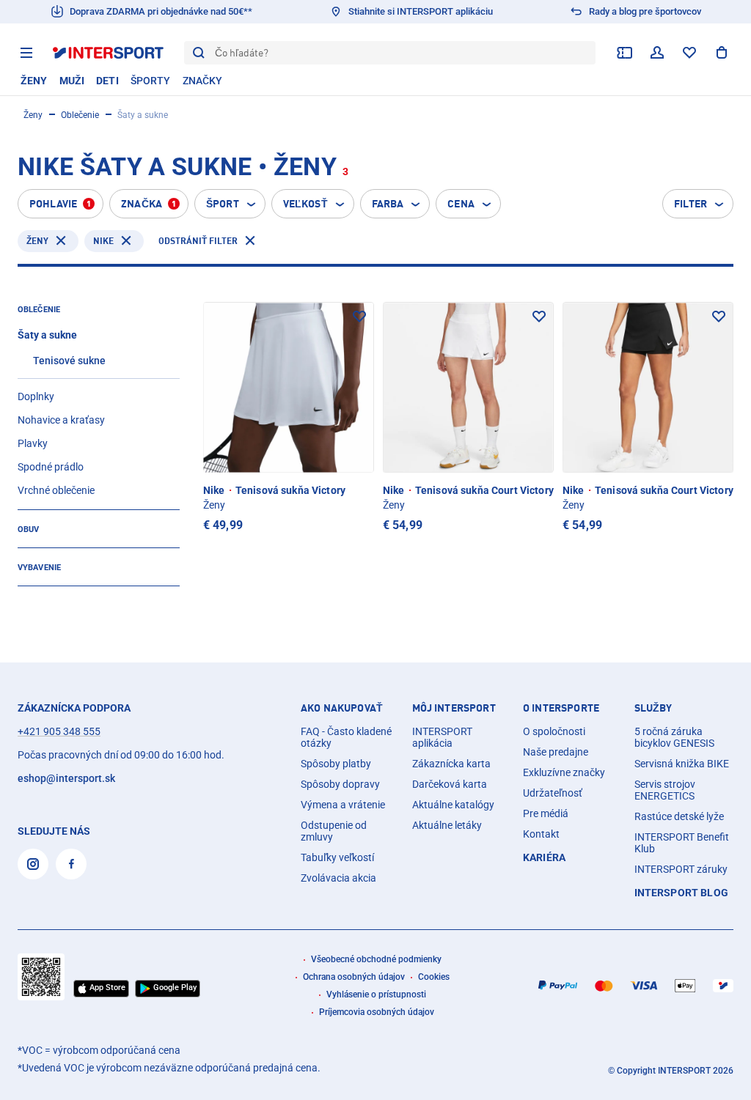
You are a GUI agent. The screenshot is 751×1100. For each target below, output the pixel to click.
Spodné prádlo (51, 467)
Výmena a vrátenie (343, 805)
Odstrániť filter (198, 240)
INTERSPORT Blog (681, 892)
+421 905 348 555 (59, 731)
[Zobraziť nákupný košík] (721, 53)
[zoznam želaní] (689, 53)
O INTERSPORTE (561, 708)
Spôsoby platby (336, 763)
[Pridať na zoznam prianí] (359, 316)
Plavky (33, 443)
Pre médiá (545, 813)
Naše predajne (555, 752)
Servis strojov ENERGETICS (664, 790)
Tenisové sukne (69, 360)
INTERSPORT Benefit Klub (681, 842)
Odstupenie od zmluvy (334, 831)
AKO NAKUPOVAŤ (342, 708)
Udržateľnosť (552, 793)
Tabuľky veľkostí (337, 857)
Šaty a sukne (47, 335)
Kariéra (544, 857)
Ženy (33, 115)
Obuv (28, 529)
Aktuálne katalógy (453, 805)
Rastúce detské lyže (679, 816)
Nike (103, 240)
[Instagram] (33, 864)
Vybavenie (39, 567)
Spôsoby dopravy (340, 784)
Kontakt (541, 834)
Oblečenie (80, 115)
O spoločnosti (554, 731)
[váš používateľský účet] (657, 53)
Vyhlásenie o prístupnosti (376, 994)
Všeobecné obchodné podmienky (376, 959)
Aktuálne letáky (447, 825)
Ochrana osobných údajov (354, 977)
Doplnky (36, 396)
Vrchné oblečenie (56, 490)
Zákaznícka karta (451, 763)
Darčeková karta (449, 784)
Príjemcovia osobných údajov (376, 1012)
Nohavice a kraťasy (61, 420)
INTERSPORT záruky (681, 869)
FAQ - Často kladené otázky (346, 737)
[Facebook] (71, 864)
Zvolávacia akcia (338, 878)
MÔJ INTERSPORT (454, 708)
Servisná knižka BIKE (681, 763)
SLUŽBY (653, 708)
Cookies (434, 977)
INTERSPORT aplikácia (442, 737)
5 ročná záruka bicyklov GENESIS (674, 737)
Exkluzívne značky (564, 772)
